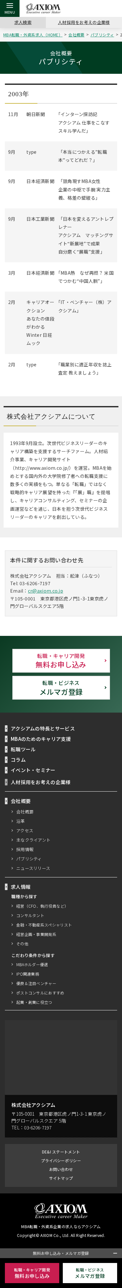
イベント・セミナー (33, 770)
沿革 (20, 821)
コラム (18, 759)
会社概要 (76, 34)
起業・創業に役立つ (34, 1002)
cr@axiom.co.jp (45, 590)
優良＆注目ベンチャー (36, 983)
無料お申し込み (60, 660)
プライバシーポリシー (61, 1160)
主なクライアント (33, 840)
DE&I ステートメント (61, 1151)
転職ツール (23, 749)
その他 (22, 943)
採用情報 (25, 849)
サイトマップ (61, 1178)
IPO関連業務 (27, 974)
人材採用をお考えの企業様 (84, 22)
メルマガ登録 (61, 687)
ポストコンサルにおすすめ (40, 992)
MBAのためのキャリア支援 (41, 738)
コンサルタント (30, 915)
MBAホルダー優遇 (32, 964)
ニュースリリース (33, 868)
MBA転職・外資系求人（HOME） (32, 34)
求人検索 (23, 22)
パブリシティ (102, 34)
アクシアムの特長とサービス (43, 728)
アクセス (24, 830)
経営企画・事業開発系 (36, 934)
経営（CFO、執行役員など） (42, 906)
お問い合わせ (61, 1169)
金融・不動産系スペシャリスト (44, 924)
